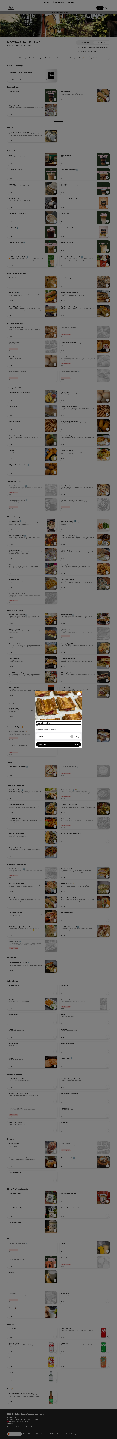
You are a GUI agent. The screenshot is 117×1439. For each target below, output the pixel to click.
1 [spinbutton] (74, 736)
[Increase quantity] (77, 736)
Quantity (41, 736)
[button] (58, 705)
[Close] (79, 693)
